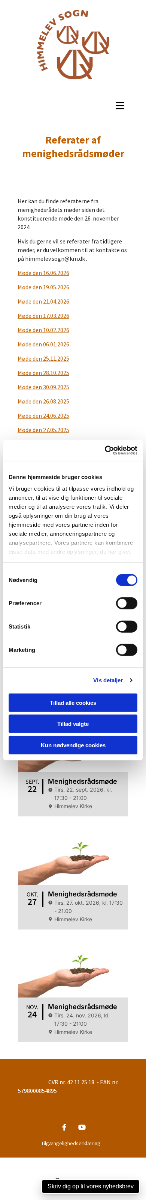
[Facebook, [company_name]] (64, 1127)
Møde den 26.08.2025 (43, 401)
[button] (73, 105)
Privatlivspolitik (45, 1161)
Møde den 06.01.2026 (43, 344)
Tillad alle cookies (73, 702)
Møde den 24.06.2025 (43, 415)
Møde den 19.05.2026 (43, 287)
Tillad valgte (73, 724)
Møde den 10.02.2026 (43, 330)
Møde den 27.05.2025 (43, 430)
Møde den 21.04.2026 (43, 301)
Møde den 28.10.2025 (43, 372)
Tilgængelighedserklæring (70, 1143)
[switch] (126, 603)
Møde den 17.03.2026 (43, 315)
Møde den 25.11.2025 (43, 358)
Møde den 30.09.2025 (43, 387)
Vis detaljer (108, 680)
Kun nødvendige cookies (73, 745)
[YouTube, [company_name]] (81, 1127)
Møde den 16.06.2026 (43, 273)
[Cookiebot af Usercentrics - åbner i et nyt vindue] (105, 450)
